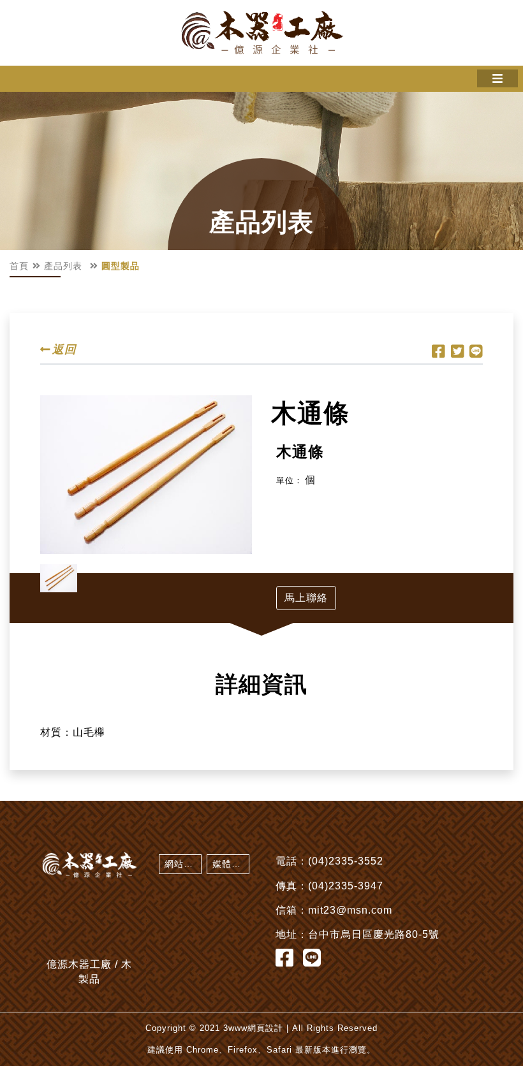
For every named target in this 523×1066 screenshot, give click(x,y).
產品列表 (63, 266)
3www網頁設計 (253, 1028)
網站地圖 (183, 864)
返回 (64, 350)
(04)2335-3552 (345, 861)
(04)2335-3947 (345, 885)
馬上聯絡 (306, 597)
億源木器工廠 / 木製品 (261, 32)
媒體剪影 (230, 864)
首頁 (19, 266)
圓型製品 (120, 266)
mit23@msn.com (350, 910)
